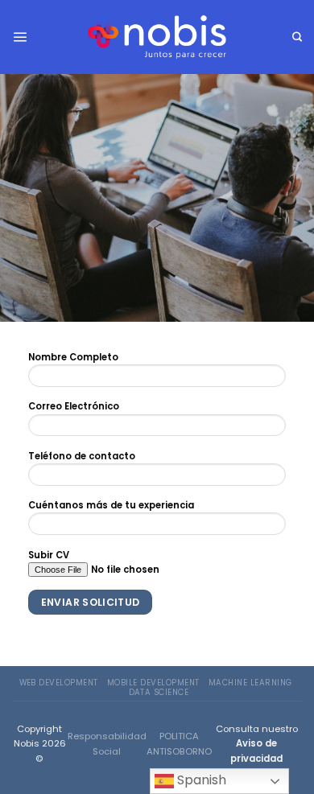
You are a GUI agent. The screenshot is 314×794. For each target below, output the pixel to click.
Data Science (159, 692)
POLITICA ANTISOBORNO (179, 743)
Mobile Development (153, 682)
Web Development (58, 682)
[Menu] (19, 36)
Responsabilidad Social (107, 743)
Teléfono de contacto (81, 456)
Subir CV (48, 555)
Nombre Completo (73, 357)
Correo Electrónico (73, 406)
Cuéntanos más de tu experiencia (111, 505)
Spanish (200, 780)
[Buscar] (297, 37)
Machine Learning (250, 682)
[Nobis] (157, 37)
